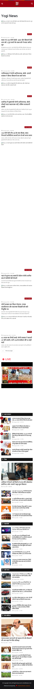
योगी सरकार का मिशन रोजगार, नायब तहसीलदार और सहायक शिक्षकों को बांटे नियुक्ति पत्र (14, 307)
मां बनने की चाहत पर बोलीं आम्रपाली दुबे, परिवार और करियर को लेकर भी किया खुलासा (22, 450)
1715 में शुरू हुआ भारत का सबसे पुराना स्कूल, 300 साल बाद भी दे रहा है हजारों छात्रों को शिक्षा (22, 515)
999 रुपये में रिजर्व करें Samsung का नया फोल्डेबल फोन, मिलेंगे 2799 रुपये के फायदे (21, 553)
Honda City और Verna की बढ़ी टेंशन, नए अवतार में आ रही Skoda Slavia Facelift (21, 583)
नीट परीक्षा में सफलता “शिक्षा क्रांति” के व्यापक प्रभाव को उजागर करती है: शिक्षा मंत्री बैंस (22, 507)
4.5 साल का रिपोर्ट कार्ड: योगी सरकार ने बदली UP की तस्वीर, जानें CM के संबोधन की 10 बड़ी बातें (16, 340)
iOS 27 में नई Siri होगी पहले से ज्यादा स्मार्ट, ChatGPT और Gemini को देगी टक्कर (21, 529)
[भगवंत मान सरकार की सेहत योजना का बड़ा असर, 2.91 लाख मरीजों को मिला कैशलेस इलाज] (6, 421)
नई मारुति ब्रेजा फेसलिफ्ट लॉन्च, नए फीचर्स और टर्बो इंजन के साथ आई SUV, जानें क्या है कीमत (22, 591)
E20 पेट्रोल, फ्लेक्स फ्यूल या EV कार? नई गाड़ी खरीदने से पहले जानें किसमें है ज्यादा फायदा (22, 598)
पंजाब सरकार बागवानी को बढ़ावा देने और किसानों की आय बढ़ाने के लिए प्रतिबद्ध (16, 639)
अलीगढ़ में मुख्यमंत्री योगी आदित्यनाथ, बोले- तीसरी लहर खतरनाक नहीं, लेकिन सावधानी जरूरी (15, 104)
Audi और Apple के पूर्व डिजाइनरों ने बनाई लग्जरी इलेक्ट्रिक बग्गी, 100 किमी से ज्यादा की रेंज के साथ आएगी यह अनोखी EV (22, 537)
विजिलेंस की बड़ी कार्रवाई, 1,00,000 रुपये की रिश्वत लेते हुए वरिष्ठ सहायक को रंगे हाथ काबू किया (22, 435)
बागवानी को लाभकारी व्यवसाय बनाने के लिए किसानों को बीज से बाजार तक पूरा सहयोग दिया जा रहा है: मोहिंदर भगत (22, 648)
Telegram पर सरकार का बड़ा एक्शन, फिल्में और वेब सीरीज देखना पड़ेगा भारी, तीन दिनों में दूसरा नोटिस (21, 561)
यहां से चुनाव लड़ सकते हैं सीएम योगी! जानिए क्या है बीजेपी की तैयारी (16, 277)
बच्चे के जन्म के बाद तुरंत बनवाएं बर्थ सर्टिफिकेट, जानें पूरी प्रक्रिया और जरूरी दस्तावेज (22, 443)
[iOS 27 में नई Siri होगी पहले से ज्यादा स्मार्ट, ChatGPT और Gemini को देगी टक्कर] (6, 530)
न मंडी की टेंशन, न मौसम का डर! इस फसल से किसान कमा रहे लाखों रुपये (21, 672)
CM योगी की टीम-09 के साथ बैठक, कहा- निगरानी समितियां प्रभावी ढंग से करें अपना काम (16, 134)
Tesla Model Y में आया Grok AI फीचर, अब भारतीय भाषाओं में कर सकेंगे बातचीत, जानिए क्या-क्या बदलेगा (22, 575)
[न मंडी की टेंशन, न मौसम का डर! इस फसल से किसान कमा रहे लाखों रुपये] (6, 674)
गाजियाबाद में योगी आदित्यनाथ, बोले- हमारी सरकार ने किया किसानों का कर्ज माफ (16, 74)
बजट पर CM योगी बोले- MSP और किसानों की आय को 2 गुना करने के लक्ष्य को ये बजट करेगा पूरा (16, 42)
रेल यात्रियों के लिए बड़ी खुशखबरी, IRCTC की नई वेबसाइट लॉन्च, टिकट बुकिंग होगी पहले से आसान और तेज (22, 545)
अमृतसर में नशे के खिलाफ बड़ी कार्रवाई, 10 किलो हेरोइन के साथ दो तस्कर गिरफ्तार (21, 427)
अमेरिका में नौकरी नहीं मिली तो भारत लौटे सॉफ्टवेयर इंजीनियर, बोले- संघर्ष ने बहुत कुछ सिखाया (16, 483)
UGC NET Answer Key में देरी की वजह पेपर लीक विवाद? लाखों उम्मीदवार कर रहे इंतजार (22, 492)
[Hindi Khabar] (17, 3)
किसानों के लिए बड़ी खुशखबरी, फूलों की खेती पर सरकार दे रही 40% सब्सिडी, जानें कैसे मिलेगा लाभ (22, 665)
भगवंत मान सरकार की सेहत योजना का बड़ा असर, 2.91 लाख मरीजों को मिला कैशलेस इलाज (22, 419)
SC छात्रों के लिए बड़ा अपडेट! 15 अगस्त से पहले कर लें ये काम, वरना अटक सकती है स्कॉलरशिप (22, 499)
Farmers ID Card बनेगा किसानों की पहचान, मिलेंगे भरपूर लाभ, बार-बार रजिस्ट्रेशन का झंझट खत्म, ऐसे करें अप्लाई (22, 657)
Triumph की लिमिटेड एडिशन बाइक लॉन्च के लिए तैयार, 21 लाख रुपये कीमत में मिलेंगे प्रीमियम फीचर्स (21, 607)
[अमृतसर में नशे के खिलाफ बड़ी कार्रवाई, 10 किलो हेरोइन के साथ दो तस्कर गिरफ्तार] (6, 428)
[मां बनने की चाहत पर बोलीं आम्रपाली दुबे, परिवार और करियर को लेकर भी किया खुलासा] (6, 452)
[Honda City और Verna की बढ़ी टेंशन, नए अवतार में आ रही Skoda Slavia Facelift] (6, 584)
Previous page (9, 351)
